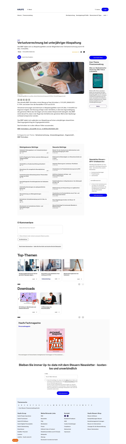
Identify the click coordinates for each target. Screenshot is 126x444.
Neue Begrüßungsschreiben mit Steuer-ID (63, 200)
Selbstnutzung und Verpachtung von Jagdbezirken (66, 187)
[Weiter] (83, 284)
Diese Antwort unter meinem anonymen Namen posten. (34, 236)
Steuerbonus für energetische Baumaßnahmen (32, 169)
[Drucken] (81, 52)
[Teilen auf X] (21, 100)
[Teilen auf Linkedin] (29, 100)
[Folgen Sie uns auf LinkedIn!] (65, 416)
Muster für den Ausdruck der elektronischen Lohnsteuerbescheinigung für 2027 (66, 150)
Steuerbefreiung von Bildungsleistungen (30, 194)
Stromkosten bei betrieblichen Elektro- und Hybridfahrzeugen (31, 206)
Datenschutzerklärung (70, 381)
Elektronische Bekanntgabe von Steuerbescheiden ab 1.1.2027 (67, 157)
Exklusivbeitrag (46, 279)
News (19, 51)
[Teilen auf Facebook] (24, 100)
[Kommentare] (84, 52)
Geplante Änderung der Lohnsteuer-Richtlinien (65, 163)
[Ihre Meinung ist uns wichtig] (15, 440)
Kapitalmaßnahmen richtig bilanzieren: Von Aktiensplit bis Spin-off (67, 181)
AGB (67, 380)
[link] (19, 15)
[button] (105, 9)
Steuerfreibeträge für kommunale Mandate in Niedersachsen (64, 205)
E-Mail (46, 373)
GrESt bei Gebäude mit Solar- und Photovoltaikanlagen (61, 175)
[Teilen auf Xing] (26, 100)
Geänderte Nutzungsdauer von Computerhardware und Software (33, 150)
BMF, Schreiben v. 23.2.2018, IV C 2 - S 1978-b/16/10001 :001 (37, 129)
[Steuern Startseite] (21, 9)
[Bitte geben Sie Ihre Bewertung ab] (77, 52)
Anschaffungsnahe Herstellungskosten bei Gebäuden (34, 181)
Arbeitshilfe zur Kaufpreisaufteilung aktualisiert (32, 164)
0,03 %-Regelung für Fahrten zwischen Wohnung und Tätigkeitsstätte (34, 157)
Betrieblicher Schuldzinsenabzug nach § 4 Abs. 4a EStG (33, 199)
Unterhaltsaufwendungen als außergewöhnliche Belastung (32, 187)
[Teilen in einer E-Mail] (18, 100)
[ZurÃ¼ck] (79, 284)
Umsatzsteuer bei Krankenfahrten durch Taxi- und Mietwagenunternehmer (65, 193)
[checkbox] (18, 236)
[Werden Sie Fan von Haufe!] (68, 416)
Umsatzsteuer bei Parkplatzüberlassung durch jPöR (66, 169)
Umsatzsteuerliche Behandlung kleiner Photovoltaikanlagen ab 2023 (34, 175)
